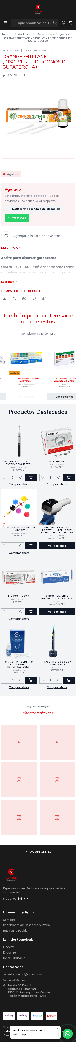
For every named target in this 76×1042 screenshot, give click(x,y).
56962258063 (16, 980)
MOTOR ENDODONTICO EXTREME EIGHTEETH (19, 462)
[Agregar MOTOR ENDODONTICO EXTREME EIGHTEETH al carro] (31, 477)
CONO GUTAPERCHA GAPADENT (21, 379)
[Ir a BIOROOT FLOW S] (19, 575)
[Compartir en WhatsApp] (24, 298)
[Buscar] (54, 23)
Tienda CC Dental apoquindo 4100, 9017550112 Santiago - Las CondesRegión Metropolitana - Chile (28, 991)
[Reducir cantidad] (4, 477)
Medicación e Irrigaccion (53, 34)
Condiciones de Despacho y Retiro (26, 925)
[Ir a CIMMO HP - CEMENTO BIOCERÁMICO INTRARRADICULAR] (19, 641)
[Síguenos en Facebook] (26, 899)
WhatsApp (19, 217)
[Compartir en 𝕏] (14, 298)
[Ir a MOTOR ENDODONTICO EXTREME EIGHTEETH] (19, 441)
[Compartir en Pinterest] (34, 298)
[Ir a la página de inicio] (38, 9)
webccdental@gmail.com (24, 974)
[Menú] (5, 22)
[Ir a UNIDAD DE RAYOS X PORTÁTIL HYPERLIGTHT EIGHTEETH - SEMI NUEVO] (57, 507)
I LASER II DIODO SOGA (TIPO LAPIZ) (57, 663)
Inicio (6, 34)
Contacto (9, 920)
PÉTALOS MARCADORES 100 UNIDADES (19, 528)
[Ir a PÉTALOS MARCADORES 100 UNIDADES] (19, 507)
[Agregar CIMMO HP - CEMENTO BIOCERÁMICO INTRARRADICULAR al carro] (31, 680)
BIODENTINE (57, 461)
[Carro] (70, 22)
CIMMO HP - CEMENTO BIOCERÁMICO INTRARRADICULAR (19, 664)
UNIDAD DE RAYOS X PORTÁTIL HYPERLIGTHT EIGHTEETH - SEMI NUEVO (57, 530)
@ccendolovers (38, 712)
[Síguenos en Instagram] (20, 899)
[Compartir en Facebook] (4, 298)
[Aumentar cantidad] (21, 477)
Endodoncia (23, 34)
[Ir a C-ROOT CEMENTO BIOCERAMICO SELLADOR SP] (57, 575)
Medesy (8, 947)
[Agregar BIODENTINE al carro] (69, 477)
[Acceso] (64, 22)
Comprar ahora (19, 484)
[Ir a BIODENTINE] (57, 441)
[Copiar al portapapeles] (44, 298)
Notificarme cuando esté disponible (36, 208)
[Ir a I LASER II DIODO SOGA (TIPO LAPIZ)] (57, 641)
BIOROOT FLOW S (19, 596)
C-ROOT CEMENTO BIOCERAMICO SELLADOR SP (57, 597)
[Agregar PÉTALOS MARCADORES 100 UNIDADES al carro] (31, 545)
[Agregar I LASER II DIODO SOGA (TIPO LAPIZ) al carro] (69, 680)
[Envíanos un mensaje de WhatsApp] (68, 1034)
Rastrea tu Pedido (15, 930)
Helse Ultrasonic (14, 958)
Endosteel (9, 952)
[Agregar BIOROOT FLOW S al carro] (31, 611)
